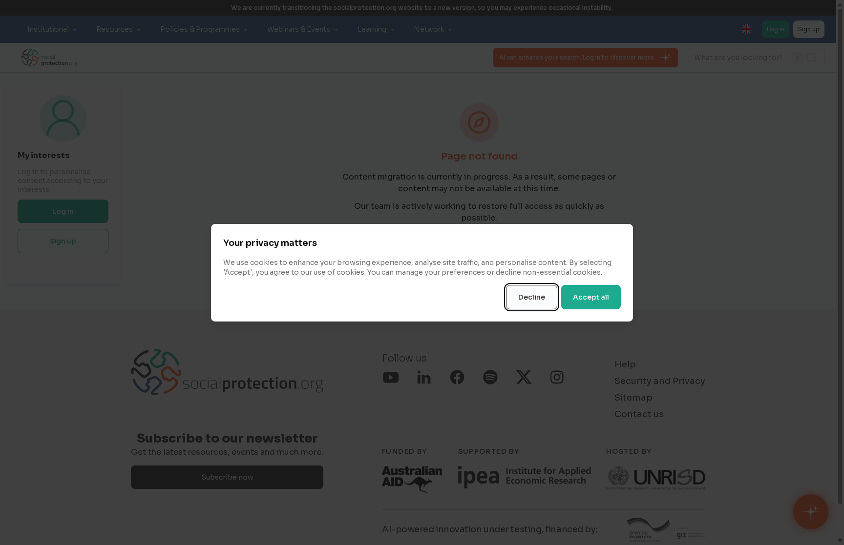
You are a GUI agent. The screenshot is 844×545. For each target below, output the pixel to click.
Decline (531, 297)
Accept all (591, 297)
